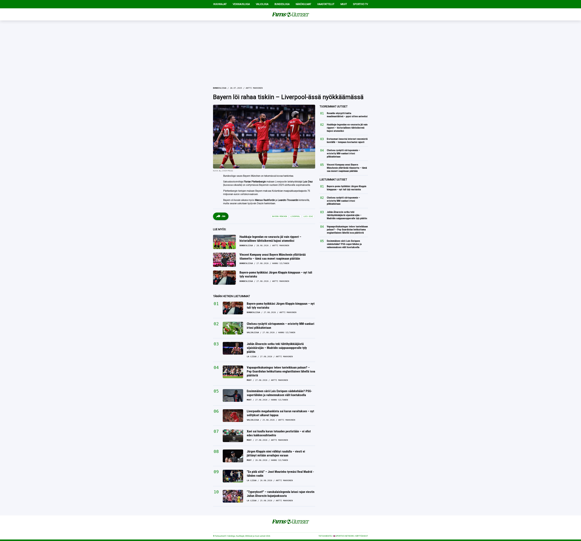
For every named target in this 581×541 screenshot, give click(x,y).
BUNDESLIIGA (282, 4)
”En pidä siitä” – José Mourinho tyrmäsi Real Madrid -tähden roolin (280, 473)
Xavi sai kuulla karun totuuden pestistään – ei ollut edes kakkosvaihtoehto (279, 433)
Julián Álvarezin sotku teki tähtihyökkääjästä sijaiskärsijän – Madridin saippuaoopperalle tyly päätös (277, 348)
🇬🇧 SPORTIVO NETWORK (343, 536)
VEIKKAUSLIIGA (241, 4)
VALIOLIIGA (262, 4)
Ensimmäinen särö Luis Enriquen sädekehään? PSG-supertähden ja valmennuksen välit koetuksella (279, 393)
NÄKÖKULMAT (303, 4)
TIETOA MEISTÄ (325, 536)
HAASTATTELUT (325, 4)
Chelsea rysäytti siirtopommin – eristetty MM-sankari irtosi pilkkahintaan (280, 326)
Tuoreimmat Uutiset (334, 106)
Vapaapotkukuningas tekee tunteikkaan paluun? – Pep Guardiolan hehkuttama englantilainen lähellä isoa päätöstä (281, 371)
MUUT (343, 4)
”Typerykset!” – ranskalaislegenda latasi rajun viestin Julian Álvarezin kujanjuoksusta (280, 494)
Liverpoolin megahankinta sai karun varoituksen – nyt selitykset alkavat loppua (280, 413)
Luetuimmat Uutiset (333, 179)
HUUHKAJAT (220, 4)
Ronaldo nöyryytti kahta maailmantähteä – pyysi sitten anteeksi (347, 115)
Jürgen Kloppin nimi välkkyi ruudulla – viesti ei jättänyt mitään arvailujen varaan (276, 453)
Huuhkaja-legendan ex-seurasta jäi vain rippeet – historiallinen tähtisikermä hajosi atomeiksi (270, 239)
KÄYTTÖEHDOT (361, 536)
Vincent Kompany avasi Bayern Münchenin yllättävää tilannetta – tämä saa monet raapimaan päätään (273, 256)
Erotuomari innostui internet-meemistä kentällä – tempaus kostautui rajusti (347, 141)
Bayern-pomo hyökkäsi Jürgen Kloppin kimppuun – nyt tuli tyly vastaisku (276, 274)
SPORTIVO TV (360, 4)
